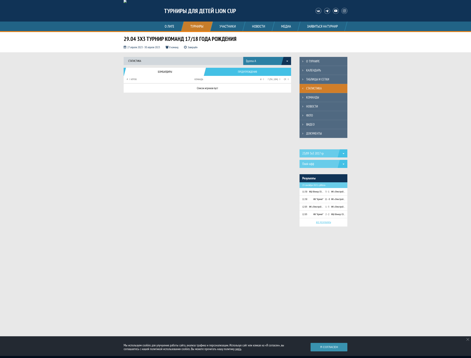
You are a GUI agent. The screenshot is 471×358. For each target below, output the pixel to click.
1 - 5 (327, 206)
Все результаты (323, 222)
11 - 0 (327, 199)
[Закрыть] (468, 339)
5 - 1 (327, 191)
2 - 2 (327, 214)
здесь (238, 349)
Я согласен (329, 347)
